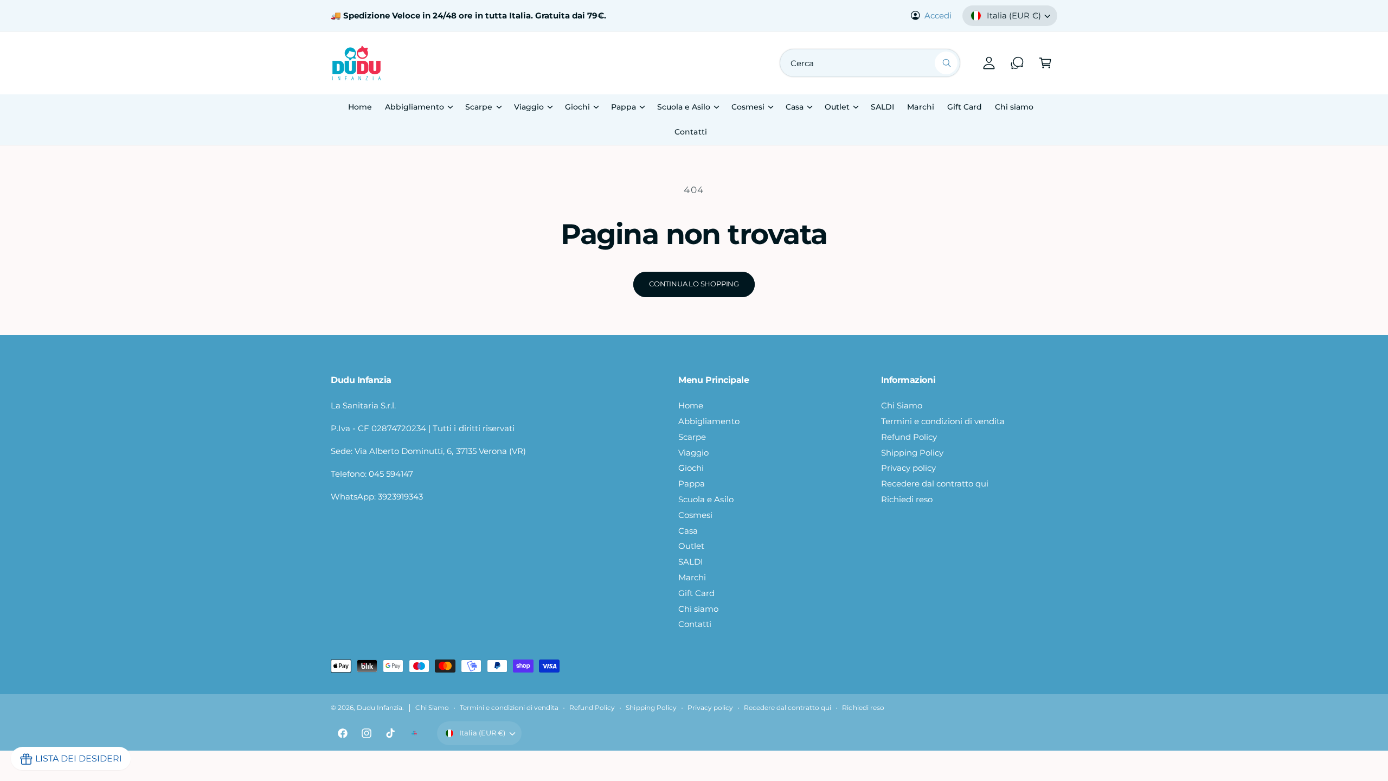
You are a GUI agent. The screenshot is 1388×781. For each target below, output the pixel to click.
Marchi (692, 577)
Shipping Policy (912, 452)
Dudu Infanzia (379, 708)
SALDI (690, 561)
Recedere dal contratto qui (934, 483)
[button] (1045, 63)
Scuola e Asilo (683, 107)
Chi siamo (698, 609)
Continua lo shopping (694, 283)
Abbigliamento (414, 107)
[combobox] (870, 63)
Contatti (694, 624)
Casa (795, 107)
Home (690, 405)
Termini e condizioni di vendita (943, 421)
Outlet (837, 107)
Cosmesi (747, 107)
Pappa (623, 107)
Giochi (577, 107)
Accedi (938, 15)
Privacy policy (908, 468)
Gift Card (696, 593)
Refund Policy (909, 437)
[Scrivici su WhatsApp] (1017, 63)
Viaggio (529, 107)
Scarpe (478, 107)
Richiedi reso (907, 499)
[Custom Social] (414, 733)
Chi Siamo (901, 405)
